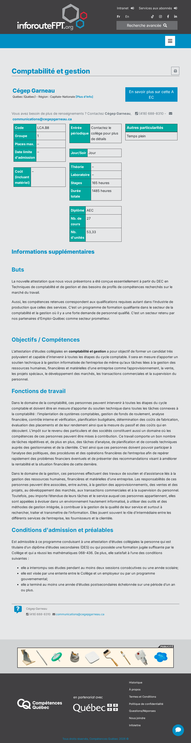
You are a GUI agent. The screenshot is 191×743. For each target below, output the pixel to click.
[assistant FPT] (178, 730)
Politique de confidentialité (146, 704)
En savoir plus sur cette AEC (151, 94)
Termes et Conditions (142, 696)
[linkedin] (175, 16)
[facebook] (168, 16)
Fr (118, 16)
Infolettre (135, 725)
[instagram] (160, 16)
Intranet (123, 8)
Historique (135, 682)
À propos (134, 689)
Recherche (144, 25)
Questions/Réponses (142, 711)
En (127, 16)
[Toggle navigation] (170, 41)
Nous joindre (137, 718)
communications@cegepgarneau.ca (42, 119)
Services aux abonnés (156, 8)
